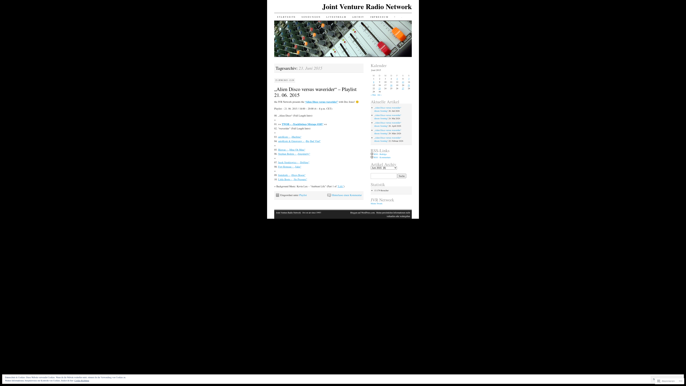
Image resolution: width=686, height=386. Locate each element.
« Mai (373, 94)
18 (391, 85)
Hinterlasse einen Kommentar (347, 195)
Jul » (379, 94)
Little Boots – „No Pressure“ (292, 179)
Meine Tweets (376, 203)
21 (409, 85)
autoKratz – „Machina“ (289, 136)
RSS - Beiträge (380, 154)
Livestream (336, 16)
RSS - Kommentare (382, 157)
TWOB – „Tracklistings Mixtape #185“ (302, 124)
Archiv (358, 16)
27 (403, 88)
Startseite (286, 16)
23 (380, 88)
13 (403, 81)
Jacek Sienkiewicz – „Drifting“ (293, 162)
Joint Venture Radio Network (367, 6)
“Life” (340, 186)
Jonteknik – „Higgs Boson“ (291, 175)
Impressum (379, 16)
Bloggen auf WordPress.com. (362, 212)
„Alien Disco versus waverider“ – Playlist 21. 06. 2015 (315, 92)
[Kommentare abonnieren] (372, 157)
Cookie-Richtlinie (81, 380)
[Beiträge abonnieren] (372, 154)
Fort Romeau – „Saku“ (289, 166)
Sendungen (311, 16)
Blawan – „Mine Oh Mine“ (291, 149)
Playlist (303, 195)
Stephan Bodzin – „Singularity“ (294, 153)
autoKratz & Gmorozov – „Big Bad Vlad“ (299, 141)
